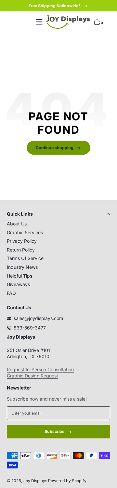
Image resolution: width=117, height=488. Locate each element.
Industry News (22, 267)
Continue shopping (54, 147)
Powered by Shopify (67, 480)
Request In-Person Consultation (40, 369)
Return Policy (21, 249)
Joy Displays (35, 480)
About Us (17, 223)
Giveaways (18, 284)
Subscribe (54, 431)
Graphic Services (25, 232)
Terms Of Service (25, 258)
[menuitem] (58, 224)
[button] (97, 22)
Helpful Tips (19, 276)
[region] (58, 5)
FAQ (11, 293)
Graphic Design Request (32, 375)
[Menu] (39, 22)
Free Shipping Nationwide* (55, 5)
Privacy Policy (22, 241)
